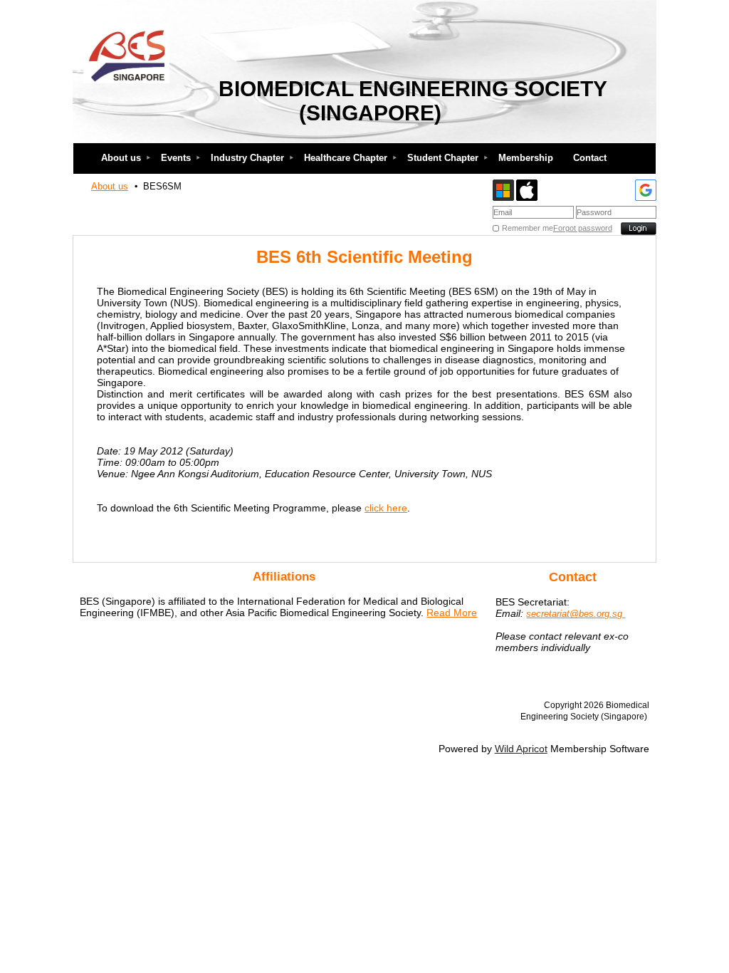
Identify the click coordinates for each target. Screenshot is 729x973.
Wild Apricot (521, 748)
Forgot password (582, 228)
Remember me (527, 228)
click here (385, 508)
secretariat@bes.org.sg (575, 613)
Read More (451, 612)
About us (109, 186)
